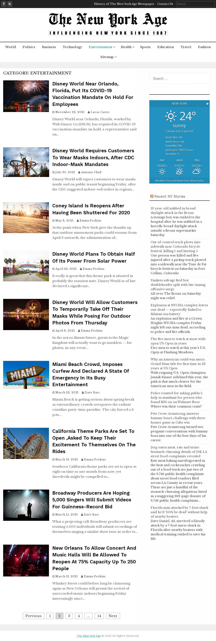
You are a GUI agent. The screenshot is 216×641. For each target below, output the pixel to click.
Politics (29, 47)
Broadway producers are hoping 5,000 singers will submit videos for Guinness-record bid (91, 499)
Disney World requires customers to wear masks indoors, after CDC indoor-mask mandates (93, 157)
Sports (145, 47)
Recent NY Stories (169, 196)
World (10, 47)
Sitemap (107, 57)
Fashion (204, 47)
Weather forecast (179, 180)
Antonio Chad (91, 172)
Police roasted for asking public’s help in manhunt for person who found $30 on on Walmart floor (176, 397)
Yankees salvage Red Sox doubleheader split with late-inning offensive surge (178, 284)
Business (49, 47)
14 (99, 616)
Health (126, 47)
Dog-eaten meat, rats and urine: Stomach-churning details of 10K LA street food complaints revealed (179, 451)
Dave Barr (92, 392)
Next (113, 616)
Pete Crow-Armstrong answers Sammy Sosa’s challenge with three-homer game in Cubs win (178, 418)
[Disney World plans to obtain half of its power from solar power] (26, 280)
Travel (186, 47)
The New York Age (89, 635)
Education (165, 47)
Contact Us (165, 4)
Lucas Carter (100, 112)
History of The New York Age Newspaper (124, 4)
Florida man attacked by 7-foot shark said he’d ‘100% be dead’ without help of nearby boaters (179, 512)
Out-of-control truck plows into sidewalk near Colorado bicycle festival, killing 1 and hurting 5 (175, 246)
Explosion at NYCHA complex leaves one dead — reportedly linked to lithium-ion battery (179, 309)
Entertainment (100, 47)
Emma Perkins (90, 220)
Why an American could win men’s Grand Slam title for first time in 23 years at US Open (178, 364)
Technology (72, 47)
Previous (34, 616)
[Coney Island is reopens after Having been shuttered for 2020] (26, 232)
